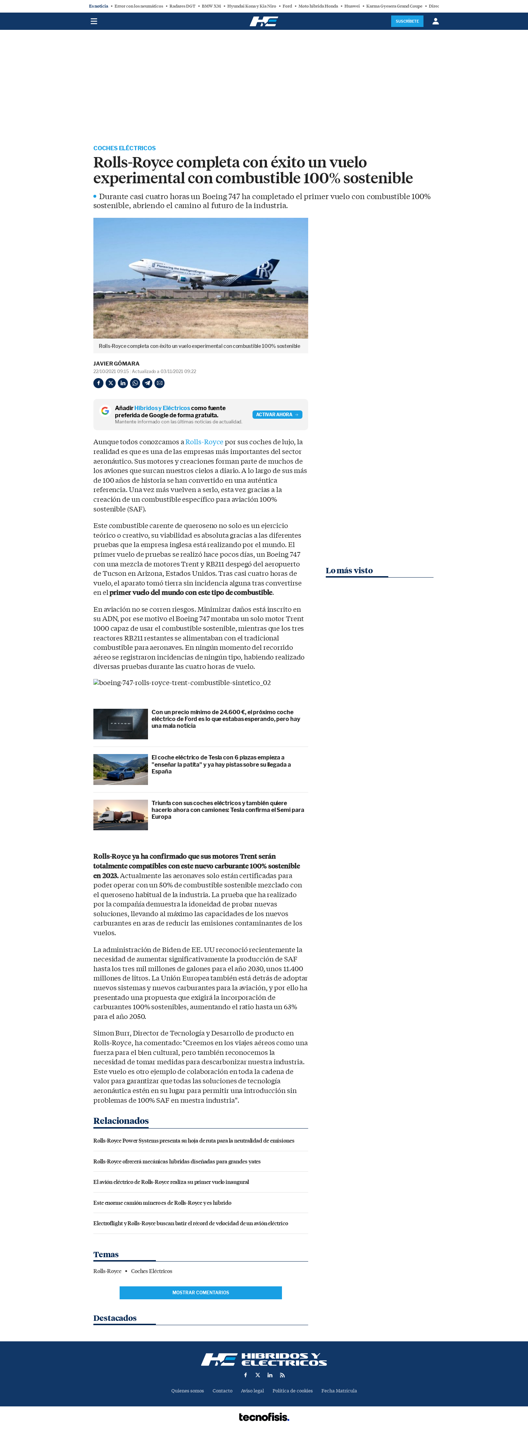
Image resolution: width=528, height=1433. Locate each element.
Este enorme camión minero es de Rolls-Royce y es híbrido (162, 1202)
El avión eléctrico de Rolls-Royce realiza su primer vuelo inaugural (171, 1181)
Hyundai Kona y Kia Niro (251, 6)
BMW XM (211, 6)
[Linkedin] (123, 383)
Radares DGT (182, 6)
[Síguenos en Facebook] (246, 1375)
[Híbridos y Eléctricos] (264, 1359)
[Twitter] (111, 383)
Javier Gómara (116, 363)
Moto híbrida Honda (318, 6)
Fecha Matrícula (339, 1390)
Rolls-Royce (204, 442)
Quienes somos (187, 1390)
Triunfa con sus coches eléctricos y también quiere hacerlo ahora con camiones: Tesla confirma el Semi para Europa (228, 810)
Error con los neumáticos (139, 6)
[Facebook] (98, 383)
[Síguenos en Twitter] (258, 1375)
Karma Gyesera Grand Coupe (394, 6)
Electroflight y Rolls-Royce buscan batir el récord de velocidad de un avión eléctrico (190, 1223)
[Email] (159, 383)
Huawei (352, 6)
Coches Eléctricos (124, 148)
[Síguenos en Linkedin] (270, 1375)
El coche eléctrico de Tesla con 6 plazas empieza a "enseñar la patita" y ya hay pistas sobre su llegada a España (221, 764)
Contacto (222, 1390)
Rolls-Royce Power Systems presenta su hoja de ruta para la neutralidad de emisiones (194, 1140)
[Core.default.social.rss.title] (282, 1375)
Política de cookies (293, 1390)
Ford (287, 6)
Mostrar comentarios (200, 1292)
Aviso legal (252, 1390)
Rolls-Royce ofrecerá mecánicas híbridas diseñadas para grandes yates (177, 1161)
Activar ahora (274, 414)
